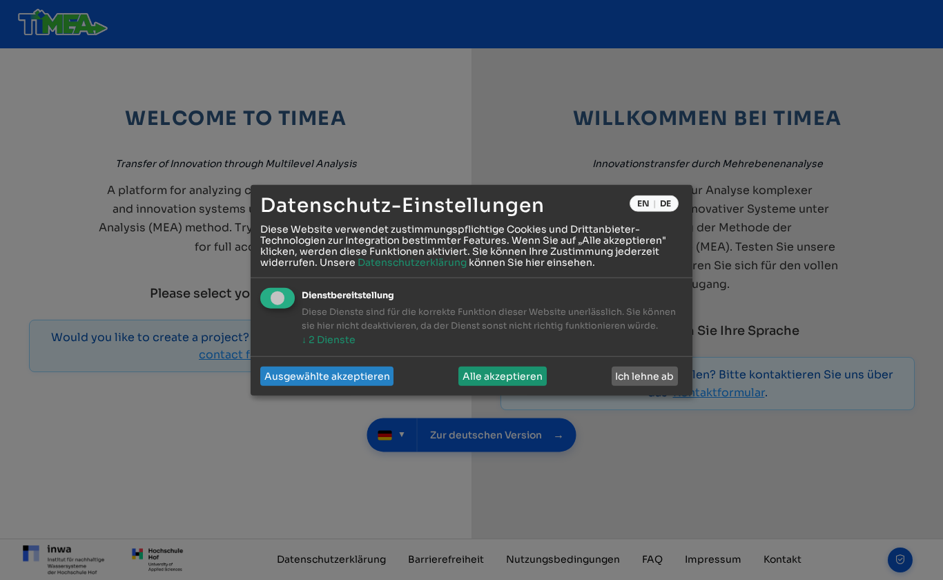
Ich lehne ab (644, 376)
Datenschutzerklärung (412, 262)
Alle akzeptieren (503, 376)
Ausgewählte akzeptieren (327, 376)
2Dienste (329, 340)
